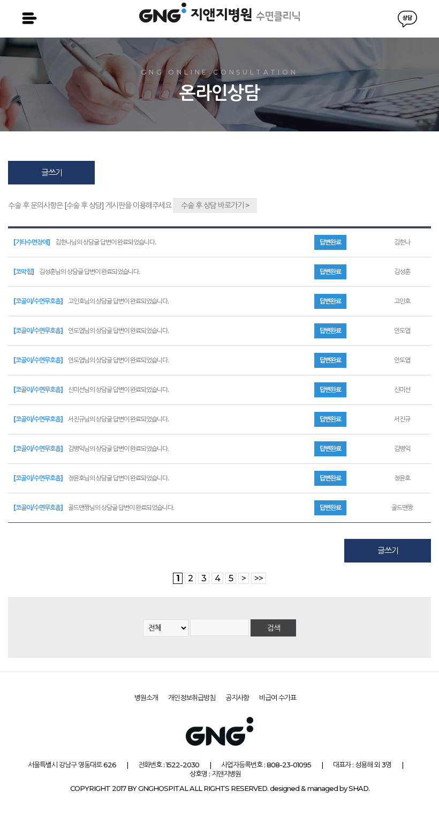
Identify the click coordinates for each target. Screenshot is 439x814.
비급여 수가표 (277, 697)
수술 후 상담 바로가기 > (215, 205)
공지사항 (237, 697)
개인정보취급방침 (191, 697)
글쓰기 (51, 172)
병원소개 (146, 697)
